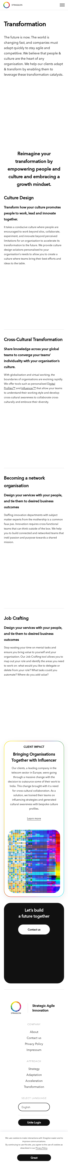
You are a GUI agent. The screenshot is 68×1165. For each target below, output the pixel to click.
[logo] (17, 1008)
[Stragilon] (12, 5)
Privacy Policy (41, 1148)
